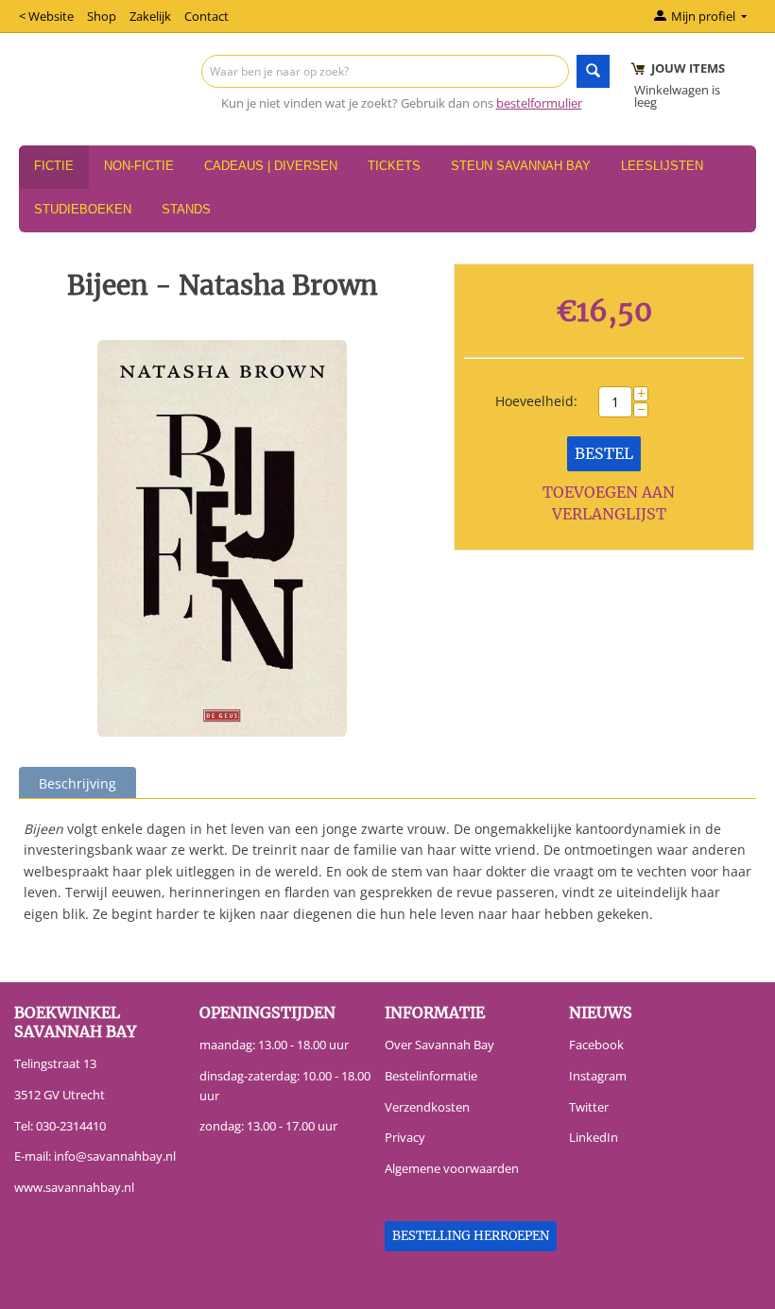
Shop (101, 16)
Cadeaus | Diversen (270, 166)
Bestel (604, 453)
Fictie (54, 166)
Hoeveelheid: (536, 401)
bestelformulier (539, 102)
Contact (206, 16)
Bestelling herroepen (470, 1236)
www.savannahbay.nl (74, 1187)
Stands (186, 209)
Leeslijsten (662, 166)
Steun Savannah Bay (521, 166)
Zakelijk (150, 16)
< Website (46, 16)
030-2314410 (71, 1125)
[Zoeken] (593, 71)
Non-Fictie (139, 166)
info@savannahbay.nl (115, 1156)
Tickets (394, 166)
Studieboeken (82, 209)
